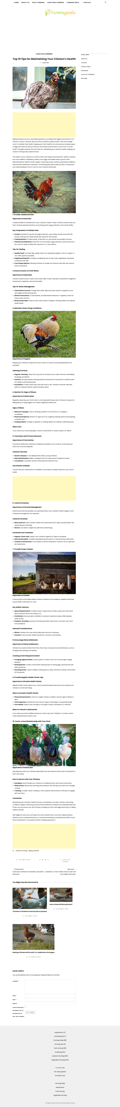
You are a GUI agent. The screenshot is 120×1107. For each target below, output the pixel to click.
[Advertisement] (60, 30)
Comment (16, 981)
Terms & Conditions (88, 74)
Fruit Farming (38, 2)
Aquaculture (58, 1032)
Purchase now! (60, 1076)
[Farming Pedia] (60, 13)
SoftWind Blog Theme (67, 1103)
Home (16, 2)
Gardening (58, 1052)
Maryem (45, 63)
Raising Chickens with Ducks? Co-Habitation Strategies (33, 952)
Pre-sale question (60, 1072)
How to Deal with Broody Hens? (61, 904)
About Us (25, 2)
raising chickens (33, 851)
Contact (87, 2)
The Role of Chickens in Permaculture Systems (30, 911)
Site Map (84, 78)
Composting (58, 1036)
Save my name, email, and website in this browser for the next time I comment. (19, 1012)
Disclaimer (84, 71)
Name (15, 996)
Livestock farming (44, 54)
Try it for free (60, 1068)
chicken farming (21, 851)
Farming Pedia (73, 2)
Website (15, 1003)
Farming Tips (58, 1044)
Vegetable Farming (55, 2)
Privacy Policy (86, 67)
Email (15, 1000)
